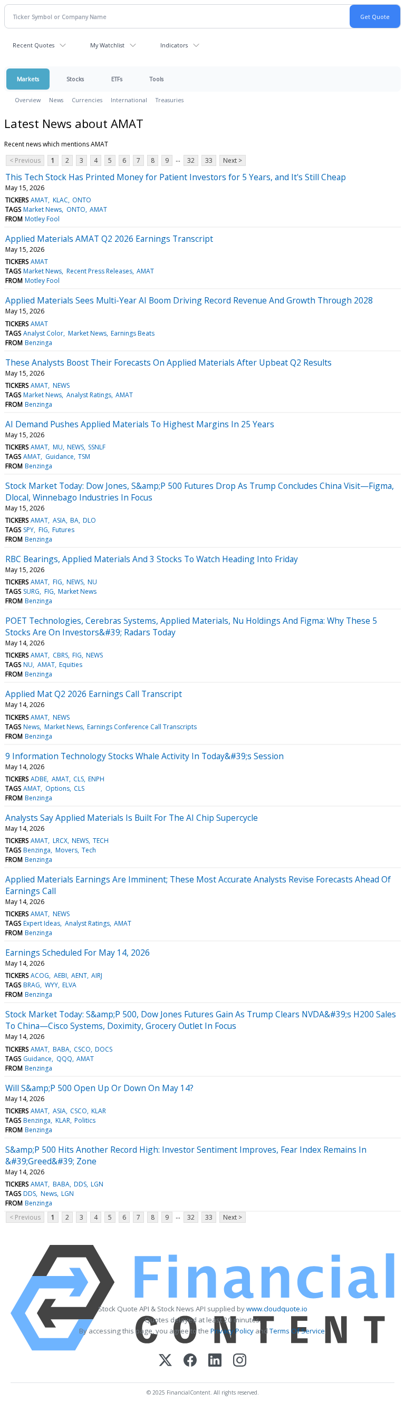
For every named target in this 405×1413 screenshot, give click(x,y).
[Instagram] (239, 1361)
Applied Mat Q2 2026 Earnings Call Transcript (93, 694)
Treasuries (170, 100)
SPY (28, 529)
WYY (51, 984)
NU (92, 581)
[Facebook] (190, 1361)
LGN (97, 1184)
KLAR (98, 1110)
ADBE (39, 778)
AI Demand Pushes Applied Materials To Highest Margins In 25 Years (139, 424)
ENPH (96, 778)
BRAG (31, 984)
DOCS (103, 1049)
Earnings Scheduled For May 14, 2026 (77, 952)
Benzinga (38, 342)
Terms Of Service (297, 1331)
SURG (31, 591)
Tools (156, 79)
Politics (84, 1120)
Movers (66, 850)
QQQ (64, 1058)
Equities (70, 664)
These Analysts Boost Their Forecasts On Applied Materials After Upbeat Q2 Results (168, 362)
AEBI (60, 975)
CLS (78, 778)
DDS (80, 1184)
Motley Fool (42, 218)
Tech (89, 850)
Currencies (87, 100)
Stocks (75, 79)
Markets (28, 79)
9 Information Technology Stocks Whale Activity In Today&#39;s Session (144, 756)
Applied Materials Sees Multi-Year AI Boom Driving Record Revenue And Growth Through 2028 (189, 300)
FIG (43, 529)
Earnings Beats (133, 333)
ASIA (59, 520)
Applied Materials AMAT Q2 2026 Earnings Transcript (109, 238)
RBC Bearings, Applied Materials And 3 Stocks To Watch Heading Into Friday (151, 559)
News (56, 100)
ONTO (81, 199)
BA (74, 520)
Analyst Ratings (88, 394)
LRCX (60, 840)
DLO (89, 520)
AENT (79, 975)
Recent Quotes (33, 45)
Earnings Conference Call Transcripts (142, 726)
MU (58, 447)
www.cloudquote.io (276, 1308)
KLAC (60, 199)
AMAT (39, 199)
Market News (42, 209)
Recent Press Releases (99, 271)
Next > (232, 160)
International (129, 100)
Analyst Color (43, 333)
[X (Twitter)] (165, 1361)
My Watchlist (107, 45)
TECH (101, 840)
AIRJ (96, 975)
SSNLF (96, 447)
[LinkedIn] (215, 1361)
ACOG (40, 975)
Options (57, 788)
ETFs (116, 79)
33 (209, 160)
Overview (28, 100)
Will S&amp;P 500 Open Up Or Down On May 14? (99, 1088)
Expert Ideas (41, 923)
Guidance (59, 456)
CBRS (60, 655)
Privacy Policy (232, 1331)
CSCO (82, 1049)
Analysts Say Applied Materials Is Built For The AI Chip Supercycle (131, 817)
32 (191, 160)
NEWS (61, 385)
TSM (84, 456)
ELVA (69, 984)
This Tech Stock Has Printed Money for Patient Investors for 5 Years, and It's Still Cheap (175, 177)
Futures (63, 529)
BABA (61, 1049)
